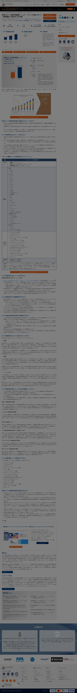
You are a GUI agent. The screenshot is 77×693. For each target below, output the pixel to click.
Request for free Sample (38, 358)
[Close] (58, 332)
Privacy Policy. (50, 354)
